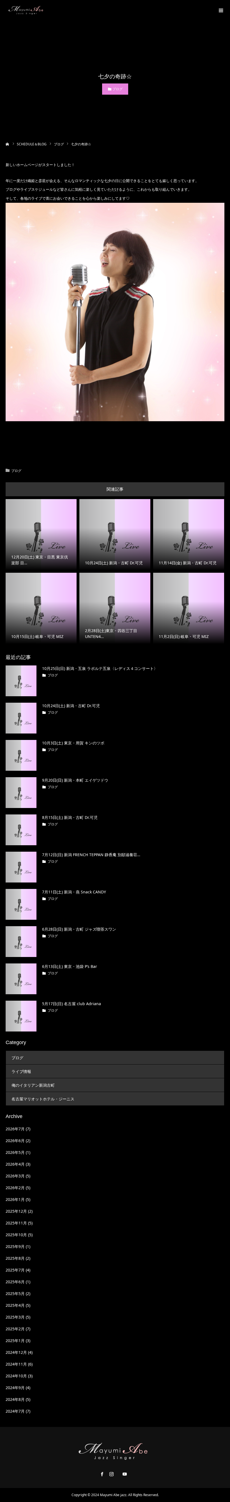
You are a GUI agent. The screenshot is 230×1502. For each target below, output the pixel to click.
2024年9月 (15, 1387)
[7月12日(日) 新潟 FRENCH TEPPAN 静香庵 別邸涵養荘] (21, 867)
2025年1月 (15, 1340)
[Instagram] (111, 1474)
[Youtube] (124, 1474)
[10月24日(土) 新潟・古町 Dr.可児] (21, 718)
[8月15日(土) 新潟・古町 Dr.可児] (21, 829)
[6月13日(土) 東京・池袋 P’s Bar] (21, 978)
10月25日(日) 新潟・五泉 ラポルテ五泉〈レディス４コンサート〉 (100, 668)
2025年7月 (15, 1270)
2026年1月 (15, 1199)
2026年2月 (15, 1187)
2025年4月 (15, 1305)
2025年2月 (15, 1328)
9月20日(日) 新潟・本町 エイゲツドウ (75, 780)
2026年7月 (15, 1128)
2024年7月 (15, 1411)
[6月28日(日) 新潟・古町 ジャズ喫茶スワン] (21, 941)
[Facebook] (102, 1474)
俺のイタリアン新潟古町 (33, 1085)
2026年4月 (15, 1164)
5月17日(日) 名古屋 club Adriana (71, 1003)
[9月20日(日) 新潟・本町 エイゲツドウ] (21, 792)
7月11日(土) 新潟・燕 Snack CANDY (74, 892)
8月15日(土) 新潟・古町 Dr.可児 (70, 817)
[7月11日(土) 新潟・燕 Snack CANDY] (21, 904)
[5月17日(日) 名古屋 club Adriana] (21, 1016)
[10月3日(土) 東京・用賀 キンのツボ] (21, 755)
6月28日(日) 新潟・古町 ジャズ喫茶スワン (79, 929)
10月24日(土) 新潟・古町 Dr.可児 (71, 705)
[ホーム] (7, 143)
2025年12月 (16, 1211)
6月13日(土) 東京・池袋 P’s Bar (69, 966)
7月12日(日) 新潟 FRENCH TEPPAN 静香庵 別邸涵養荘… (91, 854)
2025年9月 (15, 1246)
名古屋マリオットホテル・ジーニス (43, 1099)
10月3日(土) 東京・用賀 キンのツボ (73, 743)
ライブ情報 (21, 1071)
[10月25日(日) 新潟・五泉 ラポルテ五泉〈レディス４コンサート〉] (21, 680)
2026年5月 (15, 1152)
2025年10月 (16, 1234)
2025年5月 (15, 1293)
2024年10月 (16, 1375)
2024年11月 (16, 1364)
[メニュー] (220, 10)
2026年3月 (15, 1176)
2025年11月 (16, 1223)
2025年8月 (15, 1258)
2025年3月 (15, 1317)
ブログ (117, 89)
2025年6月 (15, 1281)
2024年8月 (15, 1399)
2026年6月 (15, 1140)
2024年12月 (16, 1352)
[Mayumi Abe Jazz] (27, 10)
